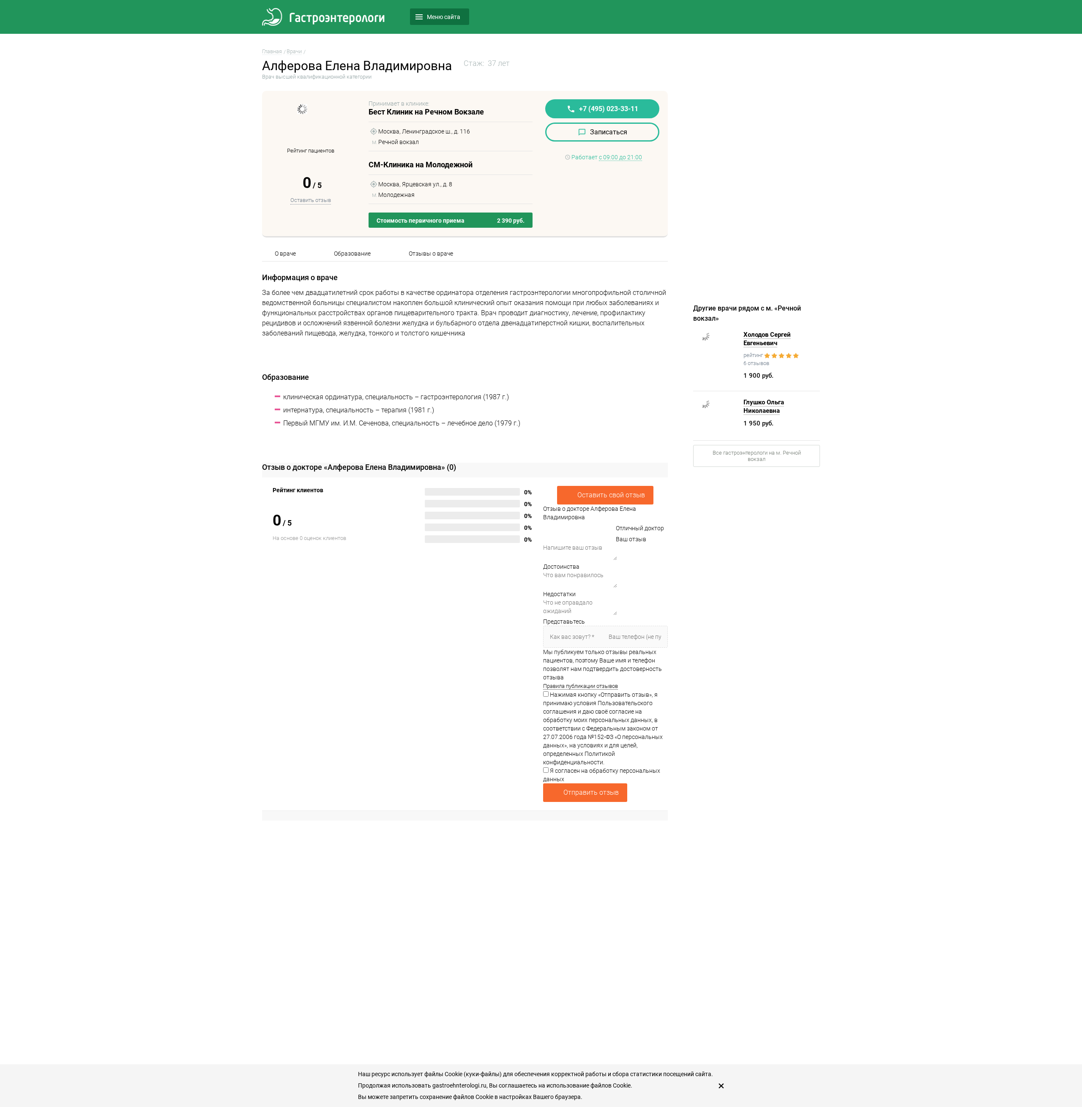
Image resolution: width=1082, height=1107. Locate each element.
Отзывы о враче (431, 253)
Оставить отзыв (310, 200)
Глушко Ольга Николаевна (763, 406)
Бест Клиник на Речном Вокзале (426, 111)
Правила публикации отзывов (580, 686)
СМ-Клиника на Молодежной (421, 164)
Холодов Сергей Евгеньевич (767, 339)
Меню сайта (443, 16)
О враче (285, 253)
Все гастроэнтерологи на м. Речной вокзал (757, 456)
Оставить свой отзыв (611, 495)
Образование (352, 253)
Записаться (608, 132)
